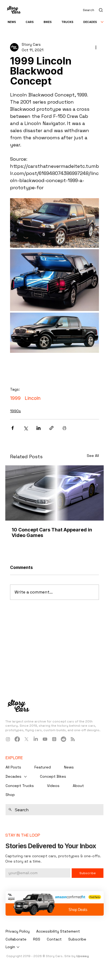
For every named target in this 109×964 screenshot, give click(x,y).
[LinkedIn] (35, 739)
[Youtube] (45, 739)
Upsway (82, 956)
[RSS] (72, 739)
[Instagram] (8, 739)
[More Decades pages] (102, 22)
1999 (15, 398)
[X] (26, 739)
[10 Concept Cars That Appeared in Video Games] (54, 493)
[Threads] (54, 739)
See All (93, 455)
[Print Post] (64, 427)
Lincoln (32, 398)
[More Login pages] (18, 947)
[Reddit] (63, 739)
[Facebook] (17, 739)
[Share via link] (51, 427)
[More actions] (96, 47)
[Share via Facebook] (12, 427)
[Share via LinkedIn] (38, 427)
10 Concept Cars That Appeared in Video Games (52, 532)
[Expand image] (54, 223)
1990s (15, 411)
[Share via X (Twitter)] (25, 427)
